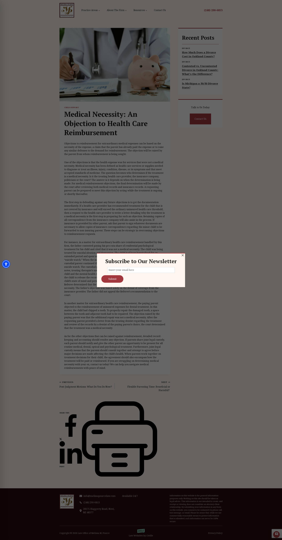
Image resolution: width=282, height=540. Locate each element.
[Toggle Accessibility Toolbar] (6, 264)
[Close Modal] (182, 255)
